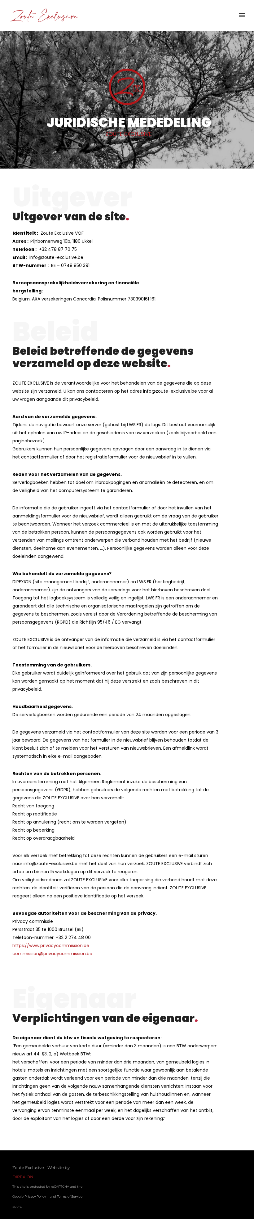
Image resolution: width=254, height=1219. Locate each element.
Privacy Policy (35, 1196)
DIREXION (22, 1176)
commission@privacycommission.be (52, 953)
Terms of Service (69, 1196)
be (86, 945)
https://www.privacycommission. (48, 945)
